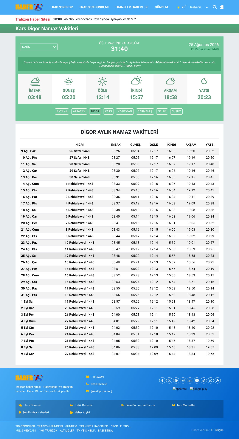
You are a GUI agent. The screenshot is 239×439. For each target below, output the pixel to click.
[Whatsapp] (211, 380)
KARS (108, 111)
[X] (169, 380)
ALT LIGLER (67, 430)
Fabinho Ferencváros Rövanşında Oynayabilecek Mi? (94, 18)
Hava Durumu (32, 405)
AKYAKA (62, 111)
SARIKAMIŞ (145, 111)
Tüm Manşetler (186, 405)
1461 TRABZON (48, 430)
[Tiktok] (204, 380)
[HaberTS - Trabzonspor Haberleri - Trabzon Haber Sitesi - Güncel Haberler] (29, 7)
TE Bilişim (217, 430)
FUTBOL (125, 426)
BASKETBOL (105, 430)
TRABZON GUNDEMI (94, 7)
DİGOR (95, 111)
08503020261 (99, 384)
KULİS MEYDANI (25, 430)
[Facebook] (162, 380)
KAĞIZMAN (125, 111)
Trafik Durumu (83, 405)
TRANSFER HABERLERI (131, 7)
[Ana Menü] (220, 7)
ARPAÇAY (79, 111)
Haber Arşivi (82, 412)
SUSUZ (176, 111)
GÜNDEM (161, 7)
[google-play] (198, 389)
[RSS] (218, 380)
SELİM (162, 111)
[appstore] (179, 389)
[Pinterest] (176, 380)
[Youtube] (197, 380)
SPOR (114, 426)
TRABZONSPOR (61, 7)
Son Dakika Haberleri (36, 412)
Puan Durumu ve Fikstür (140, 405)
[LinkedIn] (190, 380)
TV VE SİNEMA (86, 430)
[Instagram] (183, 380)
